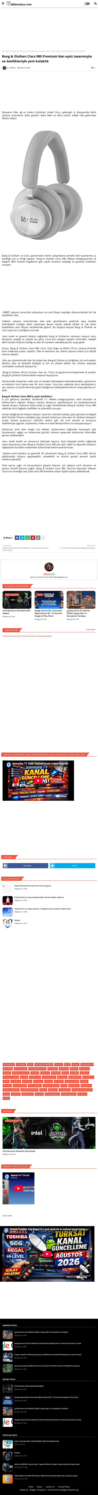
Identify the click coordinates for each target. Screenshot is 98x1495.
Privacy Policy (64, 1487)
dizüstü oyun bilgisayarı (83, 1090)
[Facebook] (17, 538)
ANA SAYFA (7, 1215)
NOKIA (75, 1073)
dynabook (87, 1085)
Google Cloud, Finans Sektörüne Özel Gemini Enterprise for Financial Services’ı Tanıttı (47, 1343)
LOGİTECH (89, 1077)
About (39, 1487)
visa (7, 1094)
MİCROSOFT (76, 1077)
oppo (76, 1064)
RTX (7, 1098)
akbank (85, 1073)
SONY (75, 1069)
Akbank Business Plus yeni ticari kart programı (32, 886)
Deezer (53, 1090)
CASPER (8, 1069)
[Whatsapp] (27, 538)
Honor (59, 1064)
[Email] (38, 538)
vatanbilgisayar (53, 1094)
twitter (74, 865)
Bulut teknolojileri (12, 1090)
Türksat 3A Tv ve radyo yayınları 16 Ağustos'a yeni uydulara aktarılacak (42, 909)
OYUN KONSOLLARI (38, 1069)
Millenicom (28, 1094)
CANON (59, 1081)
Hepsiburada (21, 1069)
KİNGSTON (36, 1077)
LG (31, 1064)
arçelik (40, 1094)
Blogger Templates (38, 1490)
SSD (66, 1073)
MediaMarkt (88, 1064)
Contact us (50, 1487)
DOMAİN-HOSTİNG (30, 1090)
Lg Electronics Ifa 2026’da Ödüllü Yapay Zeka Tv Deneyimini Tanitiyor (78, 613)
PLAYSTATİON (50, 1077)
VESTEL (56, 1073)
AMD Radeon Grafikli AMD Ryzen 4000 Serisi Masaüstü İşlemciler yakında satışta (46, 1476)
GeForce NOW (73, 1081)
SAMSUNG (10, 1064)
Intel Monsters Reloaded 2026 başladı (16, 612)
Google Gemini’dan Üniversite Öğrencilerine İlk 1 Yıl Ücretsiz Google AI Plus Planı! (48, 613)
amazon (39, 1081)
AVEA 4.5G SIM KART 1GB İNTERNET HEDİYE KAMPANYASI (36, 1441)
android (83, 1094)
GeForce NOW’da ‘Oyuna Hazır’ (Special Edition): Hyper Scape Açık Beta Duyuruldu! (47, 1464)
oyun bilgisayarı (69, 1094)
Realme (46, 1073)
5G (68, 1064)
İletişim (17, 920)
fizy (65, 1085)
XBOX (85, 1081)
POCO (49, 1081)
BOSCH (16, 1094)
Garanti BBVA (21, 1085)
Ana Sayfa (6, 51)
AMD (25, 1077)
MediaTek (74, 1085)
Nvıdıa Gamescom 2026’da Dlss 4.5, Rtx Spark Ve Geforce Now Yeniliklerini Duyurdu (47, 1366)
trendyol (63, 1077)
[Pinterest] (32, 538)
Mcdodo (28, 1081)
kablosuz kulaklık (12, 1077)
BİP (7, 1081)
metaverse (65, 1090)
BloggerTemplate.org (69, 1490)
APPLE (36, 1073)
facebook (27, 865)
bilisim (48, 574)
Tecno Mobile (35, 1085)
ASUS (8, 1073)
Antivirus (85, 1069)
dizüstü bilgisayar (52, 1085)
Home (30, 1487)
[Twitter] (22, 538)
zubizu (8, 1085)
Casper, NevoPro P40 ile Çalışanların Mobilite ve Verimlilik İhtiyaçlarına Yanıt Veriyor (48, 1354)
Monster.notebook (21, 1073)
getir (44, 1090)
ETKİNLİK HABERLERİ (45, 1064)
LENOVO (54, 1069)
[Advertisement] (49, 28)
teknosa (65, 1069)
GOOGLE (17, 1081)
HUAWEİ (22, 1064)
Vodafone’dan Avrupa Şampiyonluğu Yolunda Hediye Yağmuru (39, 897)
